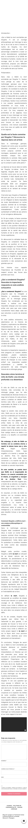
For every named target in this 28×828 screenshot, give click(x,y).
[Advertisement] (14, 16)
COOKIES (9, 805)
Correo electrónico (8, 769)
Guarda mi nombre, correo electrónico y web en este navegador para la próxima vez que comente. (14, 788)
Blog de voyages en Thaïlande (11, 814)
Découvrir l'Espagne (8, 818)
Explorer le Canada (13, 816)
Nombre (4, 760)
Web (2, 777)
